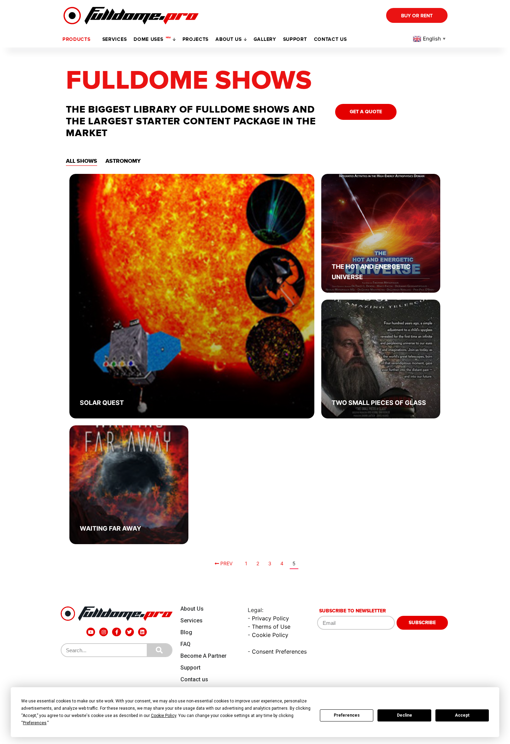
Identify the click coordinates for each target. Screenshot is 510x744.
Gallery (265, 39)
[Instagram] (103, 632)
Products (76, 39)
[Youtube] (90, 632)
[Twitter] (129, 632)
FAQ (185, 644)
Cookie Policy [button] (163, 715)
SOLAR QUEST (102, 402)
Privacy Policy (270, 618)
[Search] (159, 650)
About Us (192, 608)
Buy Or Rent (417, 16)
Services (114, 39)
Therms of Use (271, 626)
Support (190, 667)
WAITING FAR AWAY (110, 528)
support (295, 39)
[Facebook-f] (116, 632)
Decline (404, 715)
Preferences (347, 715)
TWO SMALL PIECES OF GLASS (379, 402)
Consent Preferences (279, 651)
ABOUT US (228, 39)
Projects (195, 39)
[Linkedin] (142, 632)
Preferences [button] (34, 722)
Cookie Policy (270, 634)
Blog (186, 632)
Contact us (330, 39)
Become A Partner (203, 656)
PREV (225, 563)
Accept (462, 715)
